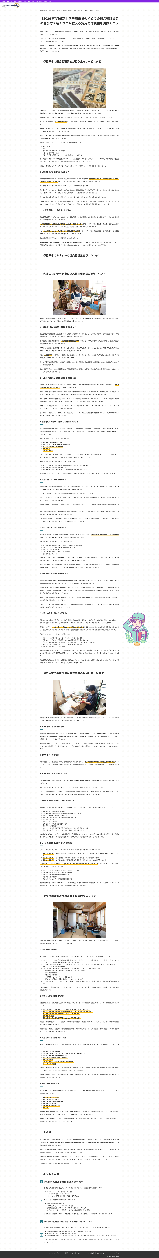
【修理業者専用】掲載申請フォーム (97, 1253)
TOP (45, 1253)
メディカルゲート (114, 1253)
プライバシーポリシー (55, 1253)
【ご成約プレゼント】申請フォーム (74, 1253)
